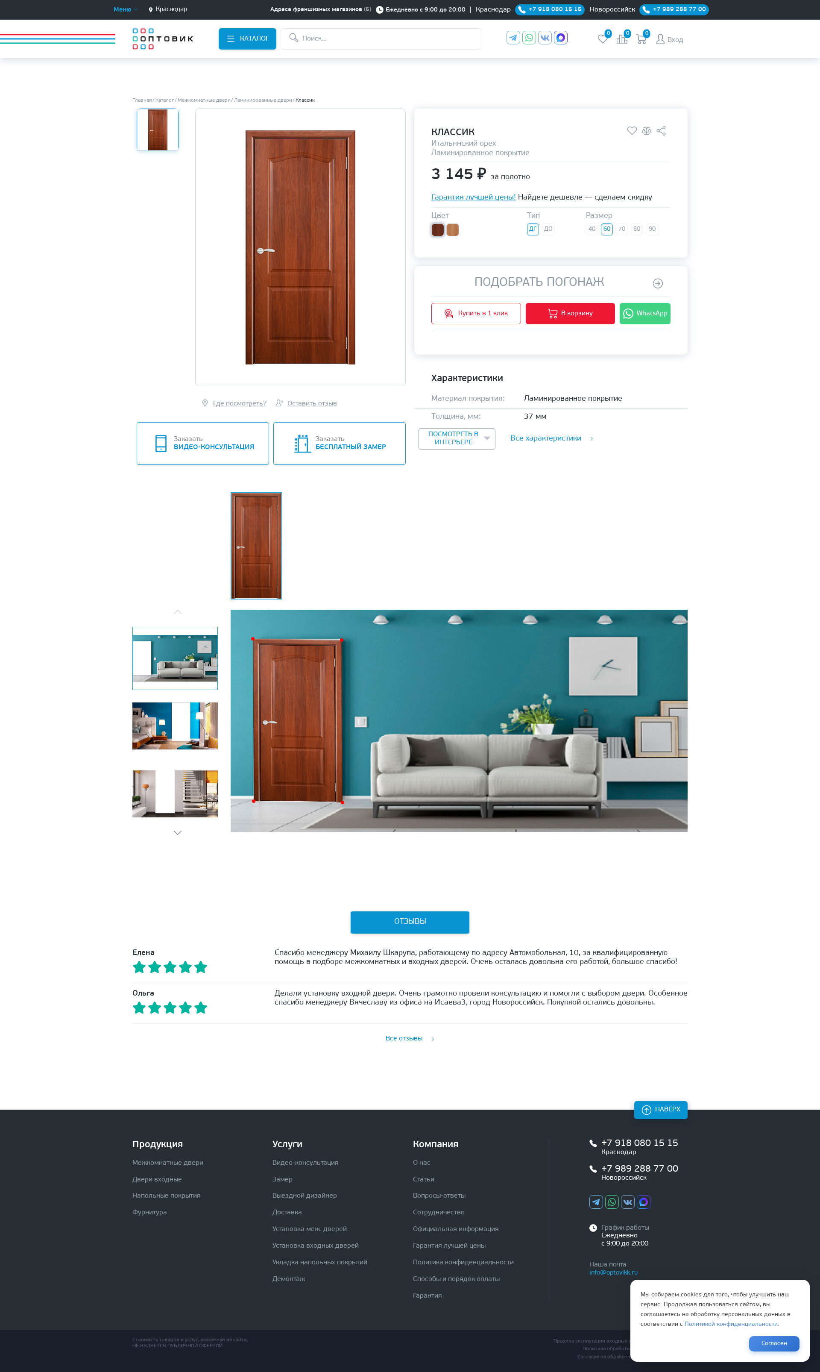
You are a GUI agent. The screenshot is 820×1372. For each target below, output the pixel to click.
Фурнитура (149, 1212)
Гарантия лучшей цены (449, 1246)
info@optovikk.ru (613, 1273)
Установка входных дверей (315, 1246)
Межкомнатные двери (167, 1163)
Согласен (774, 1343)
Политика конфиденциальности (463, 1262)
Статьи (423, 1179)
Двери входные (157, 1179)
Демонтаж (288, 1279)
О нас (421, 1163)
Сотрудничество (439, 1212)
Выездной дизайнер (304, 1196)
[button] (177, 832)
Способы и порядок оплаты (456, 1279)
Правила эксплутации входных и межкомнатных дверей (621, 1341)
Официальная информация (456, 1229)
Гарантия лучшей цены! (473, 198)
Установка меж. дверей (309, 1229)
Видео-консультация (305, 1163)
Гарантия (427, 1296)
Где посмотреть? (239, 403)
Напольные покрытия (166, 1196)
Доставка (287, 1212)
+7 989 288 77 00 (639, 1169)
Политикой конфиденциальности (731, 1324)
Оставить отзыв (312, 403)
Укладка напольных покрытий (319, 1262)
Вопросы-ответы (439, 1196)
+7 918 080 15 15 (639, 1144)
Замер (282, 1179)
